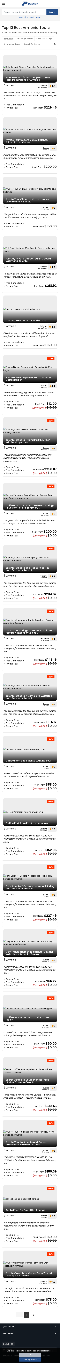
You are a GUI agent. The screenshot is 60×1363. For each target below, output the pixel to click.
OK (30, 1354)
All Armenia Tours (12, 44)
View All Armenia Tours (30, 17)
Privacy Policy (30, 1359)
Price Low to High (44, 38)
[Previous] (19, 1314)
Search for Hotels (32, 44)
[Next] (40, 1314)
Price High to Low (25, 38)
